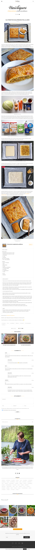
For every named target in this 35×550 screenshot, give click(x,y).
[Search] (33, 1)
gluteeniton (4, 323)
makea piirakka (11, 483)
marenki (21, 483)
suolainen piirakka (28, 323)
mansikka (16, 483)
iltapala (17, 480)
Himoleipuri (10, 387)
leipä (2, 483)
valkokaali (3, 324)
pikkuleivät (3, 486)
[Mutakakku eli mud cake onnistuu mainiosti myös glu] (4, 510)
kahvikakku (3, 481)
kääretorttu (29, 481)
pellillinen (22, 323)
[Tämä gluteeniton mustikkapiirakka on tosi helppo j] (13, 510)
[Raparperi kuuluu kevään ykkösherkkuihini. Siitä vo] (4, 522)
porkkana (20, 486)
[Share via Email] (22, 328)
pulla (24, 486)
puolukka (28, 486)
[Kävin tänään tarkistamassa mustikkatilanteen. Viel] (22, 510)
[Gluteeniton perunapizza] (26, 339)
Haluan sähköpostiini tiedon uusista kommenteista (9, 410)
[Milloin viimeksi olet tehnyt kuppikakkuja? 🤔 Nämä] (13, 522)
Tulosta (31, 244)
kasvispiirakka (12, 481)
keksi (20, 481)
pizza (17, 486)
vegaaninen (12, 489)
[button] (2, 340)
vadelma (8, 489)
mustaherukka (30, 483)
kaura (17, 481)
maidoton (6, 483)
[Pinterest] (19, 543)
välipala (17, 489)
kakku (8, 481)
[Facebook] (15, 14)
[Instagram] (16, 14)
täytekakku (3, 489)
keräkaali (17, 323)
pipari (13, 486)
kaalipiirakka (12, 323)
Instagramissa (12, 315)
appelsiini (3, 480)
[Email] (19, 14)
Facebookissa (8, 315)
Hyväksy (25, 549)
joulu (21, 480)
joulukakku (25, 480)
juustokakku (30, 480)
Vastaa (33, 380)
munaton (25, 483)
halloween (13, 480)
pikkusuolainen (9, 486)
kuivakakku (24, 481)
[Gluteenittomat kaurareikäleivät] (9, 339)
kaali (8, 323)
